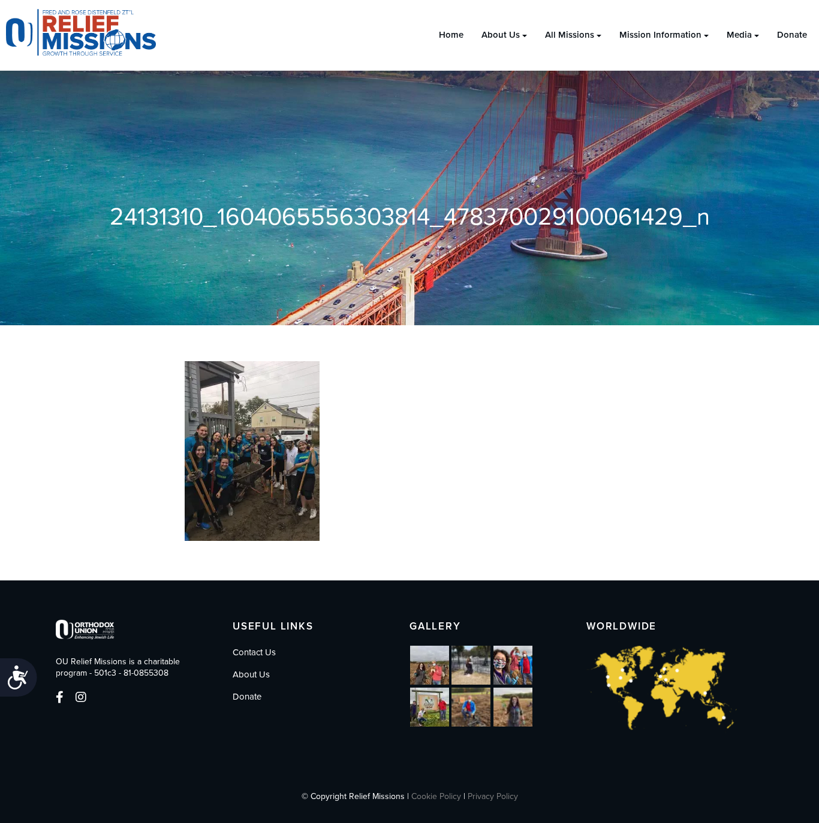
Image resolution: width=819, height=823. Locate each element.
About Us (500, 34)
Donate (792, 34)
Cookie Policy (436, 796)
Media (739, 34)
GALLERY (435, 626)
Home (451, 34)
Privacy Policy (493, 796)
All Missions (569, 34)
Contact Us (254, 652)
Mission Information (660, 34)
